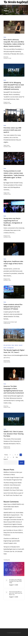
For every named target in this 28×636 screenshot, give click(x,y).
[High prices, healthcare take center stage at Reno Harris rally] (14, 248)
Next (17, 457)
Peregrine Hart (7, 102)
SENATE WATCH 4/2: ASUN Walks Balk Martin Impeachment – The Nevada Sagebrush (13, 515)
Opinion (16, 345)
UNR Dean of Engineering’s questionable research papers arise (12, 541)
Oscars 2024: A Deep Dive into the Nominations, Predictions (13, 532)
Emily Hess (6, 57)
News (5, 37)
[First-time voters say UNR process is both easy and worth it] (14, 115)
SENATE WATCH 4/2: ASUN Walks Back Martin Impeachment (14, 506)
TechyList (6, 547)
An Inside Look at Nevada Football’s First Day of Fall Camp (13, 489)
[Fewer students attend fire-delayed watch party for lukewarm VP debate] (14, 292)
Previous (6, 454)
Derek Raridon (7, 360)
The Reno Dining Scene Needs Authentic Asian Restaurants (12, 484)
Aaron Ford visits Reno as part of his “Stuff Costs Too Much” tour (13, 494)
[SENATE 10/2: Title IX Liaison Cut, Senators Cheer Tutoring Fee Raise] (14, 419)
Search (6, 459)
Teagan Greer (7, 192)
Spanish (20, 345)
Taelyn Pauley (6, 145)
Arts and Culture (7, 345)
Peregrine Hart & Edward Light (10, 322)
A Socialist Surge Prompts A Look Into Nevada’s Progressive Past (13, 479)
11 (4, 457)
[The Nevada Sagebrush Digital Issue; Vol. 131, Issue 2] (14, 335)
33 (13, 457)
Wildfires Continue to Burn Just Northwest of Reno (13, 473)
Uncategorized (10, 347)
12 (7, 457)
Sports (5, 347)
